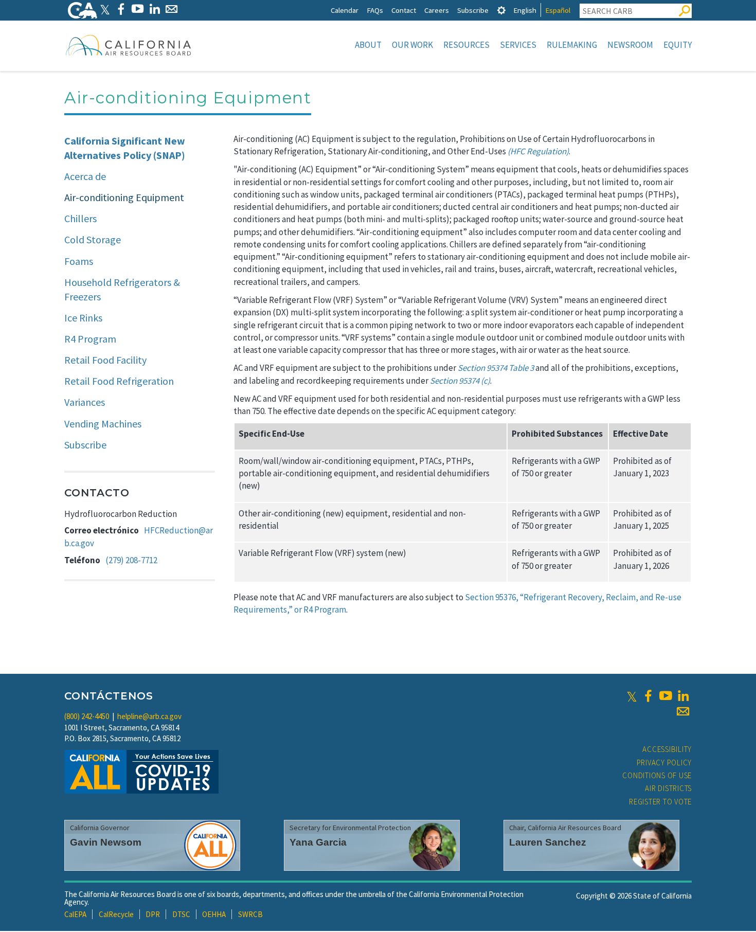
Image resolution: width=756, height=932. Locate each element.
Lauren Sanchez (547, 842)
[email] (683, 711)
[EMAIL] (171, 9)
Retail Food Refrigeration (119, 380)
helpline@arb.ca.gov (149, 716)
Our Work (412, 44)
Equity (677, 44)
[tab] (501, 10)
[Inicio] (128, 45)
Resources (466, 44)
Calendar (344, 10)
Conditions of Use (657, 775)
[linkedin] (683, 696)
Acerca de (85, 176)
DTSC (181, 914)
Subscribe (473, 10)
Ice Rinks (83, 317)
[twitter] (631, 696)
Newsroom (630, 44)
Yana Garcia (318, 842)
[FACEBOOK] (120, 9)
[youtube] (665, 696)
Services (518, 44)
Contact (403, 10)
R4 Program (90, 338)
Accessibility (667, 749)
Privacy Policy (664, 762)
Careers (436, 10)
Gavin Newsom (105, 842)
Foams (78, 261)
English (524, 10)
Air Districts (668, 788)
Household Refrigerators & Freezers (122, 289)
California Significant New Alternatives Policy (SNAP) (124, 148)
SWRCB (250, 914)
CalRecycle (116, 914)
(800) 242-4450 (86, 716)
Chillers (80, 218)
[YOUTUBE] (137, 9)
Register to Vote (660, 801)
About (368, 44)
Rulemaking (572, 44)
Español (557, 10)
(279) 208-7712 (131, 560)
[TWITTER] (105, 9)
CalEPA (75, 914)
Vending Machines (102, 423)
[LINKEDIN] (154, 9)
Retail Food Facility (105, 359)
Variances (84, 402)
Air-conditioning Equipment (124, 197)
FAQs (375, 10)
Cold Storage (92, 239)
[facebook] (648, 696)
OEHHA (214, 914)
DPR (153, 914)
